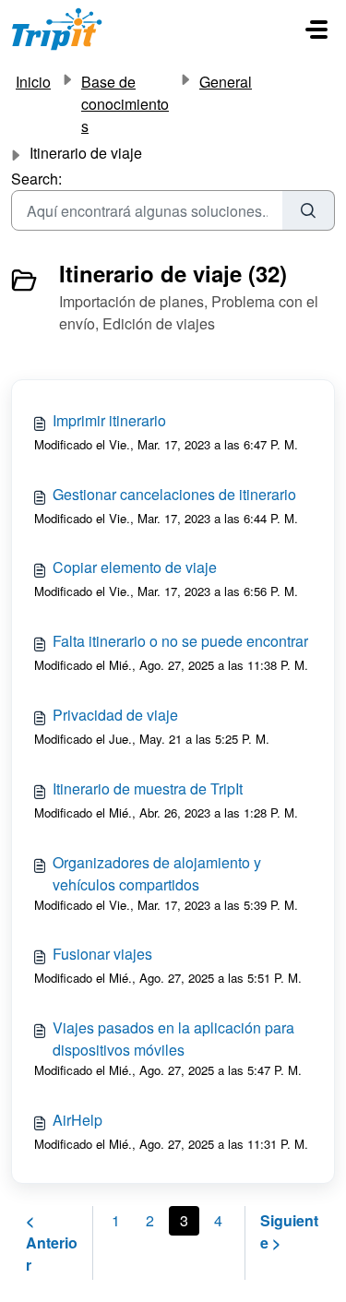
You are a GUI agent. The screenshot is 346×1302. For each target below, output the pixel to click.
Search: (36, 178)
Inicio (33, 81)
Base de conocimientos (125, 104)
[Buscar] (308, 210)
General (225, 81)
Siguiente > (289, 1231)
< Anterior (52, 1242)
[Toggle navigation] (316, 29)
